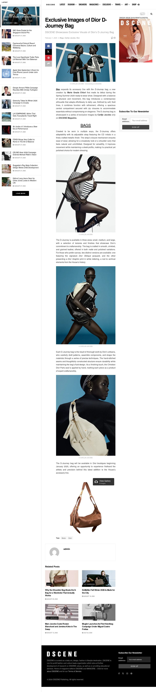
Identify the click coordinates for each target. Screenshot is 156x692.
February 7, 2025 (51, 38)
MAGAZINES (93, 4)
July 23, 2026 (87, 633)
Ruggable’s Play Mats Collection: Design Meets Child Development (26, 166)
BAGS (86, 125)
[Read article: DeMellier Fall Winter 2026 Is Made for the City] (98, 578)
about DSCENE (53, 671)
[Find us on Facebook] (119, 673)
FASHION (71, 4)
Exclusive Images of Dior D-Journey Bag (19, 18)
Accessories (89, 618)
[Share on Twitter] (48, 52)
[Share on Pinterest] (48, 58)
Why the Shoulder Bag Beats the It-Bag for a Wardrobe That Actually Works (60, 593)
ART (126, 4)
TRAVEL (118, 4)
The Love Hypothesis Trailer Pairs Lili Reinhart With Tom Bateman (26, 58)
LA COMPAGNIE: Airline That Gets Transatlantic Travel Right (25, 114)
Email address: (126, 120)
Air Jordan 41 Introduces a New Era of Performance (25, 127)
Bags (62, 38)
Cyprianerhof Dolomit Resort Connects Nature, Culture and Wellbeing (24, 45)
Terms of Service (74, 671)
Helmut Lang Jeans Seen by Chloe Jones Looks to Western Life (24, 180)
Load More (20, 193)
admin (66, 549)
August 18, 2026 (89, 596)
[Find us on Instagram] (127, 673)
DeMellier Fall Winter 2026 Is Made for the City (98, 591)
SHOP (134, 4)
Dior (78, 38)
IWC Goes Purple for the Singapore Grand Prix (22, 31)
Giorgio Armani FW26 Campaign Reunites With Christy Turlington (25, 88)
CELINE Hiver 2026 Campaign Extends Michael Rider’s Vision (24, 153)
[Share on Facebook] (48, 46)
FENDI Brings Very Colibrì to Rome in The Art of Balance (24, 140)
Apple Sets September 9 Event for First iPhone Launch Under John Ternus (26, 72)
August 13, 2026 (52, 633)
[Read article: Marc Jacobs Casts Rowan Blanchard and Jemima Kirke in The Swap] (61, 612)
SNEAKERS (83, 4)
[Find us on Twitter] (123, 673)
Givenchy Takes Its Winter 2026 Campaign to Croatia (25, 101)
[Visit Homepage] (50, 4)
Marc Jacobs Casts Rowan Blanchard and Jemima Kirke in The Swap (61, 626)
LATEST (62, 4)
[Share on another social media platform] (48, 64)
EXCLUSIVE (107, 4)
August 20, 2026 (52, 599)
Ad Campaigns (89, 584)
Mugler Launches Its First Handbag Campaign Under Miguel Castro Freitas (97, 626)
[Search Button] (151, 13)
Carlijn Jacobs (70, 38)
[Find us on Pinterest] (139, 4)
